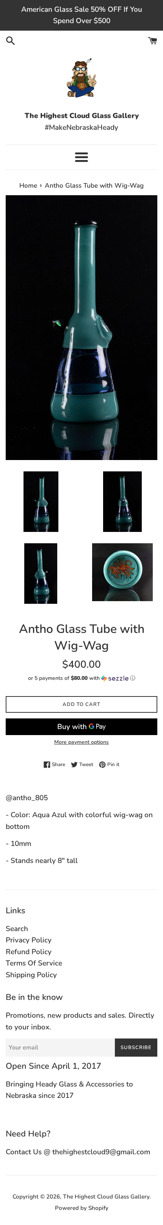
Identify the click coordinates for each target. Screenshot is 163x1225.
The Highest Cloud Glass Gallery (106, 1196)
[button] (81, 678)
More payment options (81, 742)
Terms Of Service (34, 963)
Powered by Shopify (81, 1208)
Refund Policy (29, 952)
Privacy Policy (29, 940)
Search (17, 929)
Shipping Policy (31, 975)
